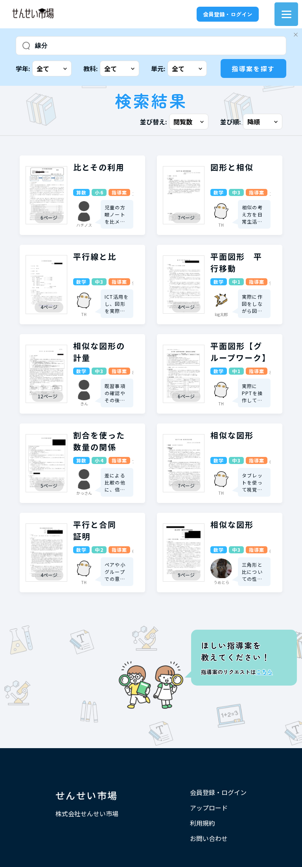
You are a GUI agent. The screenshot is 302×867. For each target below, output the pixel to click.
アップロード (209, 807)
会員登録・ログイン (227, 14)
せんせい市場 (86, 795)
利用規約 (202, 823)
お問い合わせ (209, 838)
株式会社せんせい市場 (86, 813)
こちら (264, 672)
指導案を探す (253, 68)
